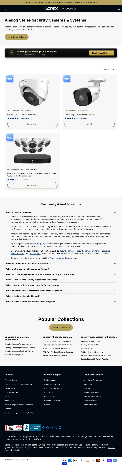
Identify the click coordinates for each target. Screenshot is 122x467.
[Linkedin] (60, 427)
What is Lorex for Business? (19, 212)
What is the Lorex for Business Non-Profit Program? (30, 301)
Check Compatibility (101, 53)
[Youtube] (51, 427)
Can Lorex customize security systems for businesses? (32, 280)
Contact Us (88, 384)
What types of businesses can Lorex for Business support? (33, 285)
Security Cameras (67, 251)
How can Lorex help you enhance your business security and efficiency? (40, 274)
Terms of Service (11, 380)
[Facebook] (43, 427)
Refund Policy (10, 400)
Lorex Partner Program (34, 243)
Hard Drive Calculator (52, 400)
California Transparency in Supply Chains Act (21, 413)
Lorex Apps (48, 392)
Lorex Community (90, 405)
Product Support (50, 380)
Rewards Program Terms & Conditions (19, 405)
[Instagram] (47, 427)
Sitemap (47, 405)
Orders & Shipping (11, 392)
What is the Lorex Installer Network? (23, 296)
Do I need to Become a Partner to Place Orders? (28, 263)
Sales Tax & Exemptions (92, 396)
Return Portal (49, 396)
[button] (114, 69)
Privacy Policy (10, 388)
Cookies (8, 409)
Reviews (87, 388)
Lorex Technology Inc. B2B (19, 460)
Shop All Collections (61, 327)
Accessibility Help (90, 400)
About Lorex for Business (61, 258)
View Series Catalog (17, 37)
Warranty (8, 396)
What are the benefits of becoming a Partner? (27, 269)
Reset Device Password (53, 388)
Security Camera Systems (88, 251)
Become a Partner (31, 2)
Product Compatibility (52, 384)
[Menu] (2, 8)
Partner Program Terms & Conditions (18, 384)
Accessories (35, 253)
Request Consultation (91, 392)
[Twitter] (56, 427)
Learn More (32, 124)
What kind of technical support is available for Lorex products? (35, 290)
